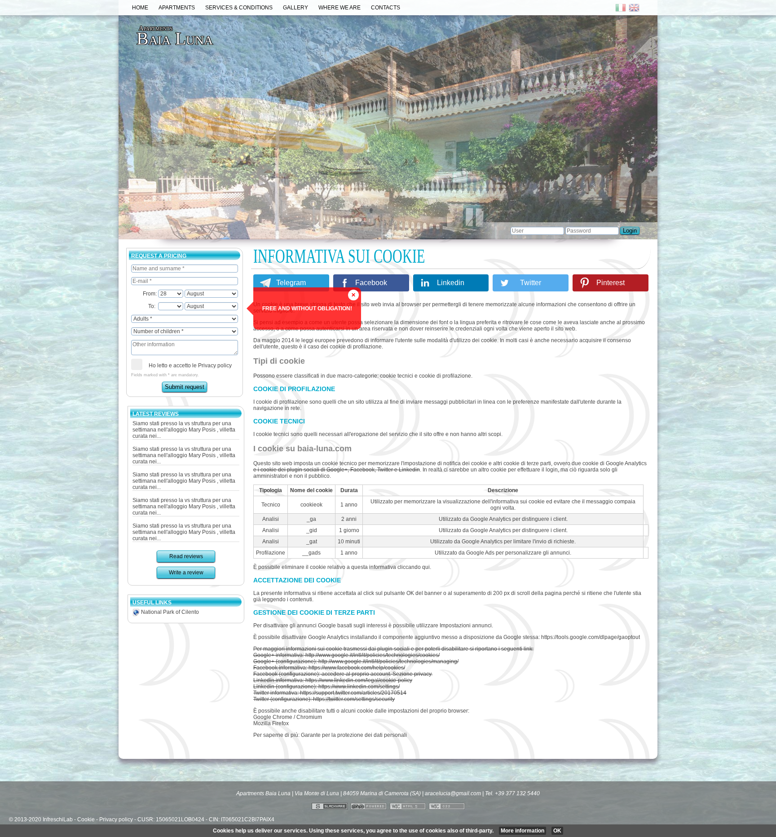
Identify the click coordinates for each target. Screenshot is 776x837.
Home (140, 7)
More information (522, 831)
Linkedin (450, 282)
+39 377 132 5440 (517, 793)
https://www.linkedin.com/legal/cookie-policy (358, 680)
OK (557, 831)
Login (630, 230)
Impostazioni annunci (466, 625)
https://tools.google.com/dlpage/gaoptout (590, 637)
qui (426, 567)
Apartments (177, 7)
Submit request (186, 386)
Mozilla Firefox (271, 723)
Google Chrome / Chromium (287, 717)
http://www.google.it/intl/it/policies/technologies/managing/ (388, 661)
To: (154, 306)
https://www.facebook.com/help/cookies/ (357, 668)
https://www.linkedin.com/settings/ (359, 686)
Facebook (371, 282)
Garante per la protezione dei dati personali (354, 735)
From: (151, 294)
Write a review (186, 572)
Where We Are (339, 7)
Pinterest (610, 282)
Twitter (530, 282)
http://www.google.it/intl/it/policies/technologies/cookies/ (372, 655)
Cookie (86, 819)
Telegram (291, 282)
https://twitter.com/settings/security (354, 699)
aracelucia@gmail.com (453, 793)
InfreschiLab (58, 819)
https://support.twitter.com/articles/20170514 (353, 693)
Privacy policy (216, 365)
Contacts (385, 7)
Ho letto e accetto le (191, 365)
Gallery (295, 7)
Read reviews (186, 556)
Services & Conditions (239, 7)
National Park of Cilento (169, 612)
